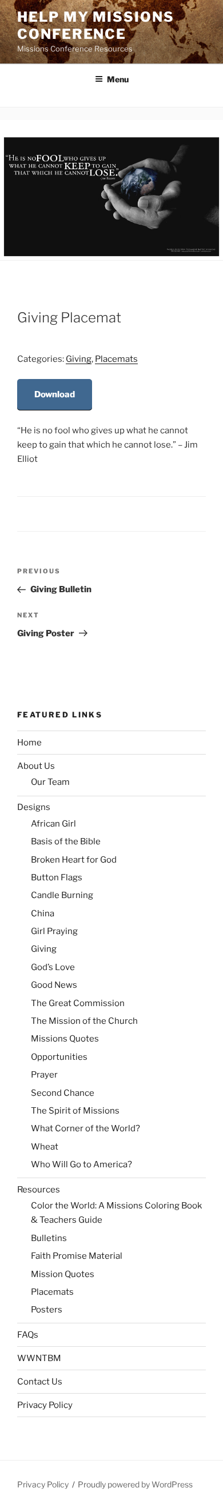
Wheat (44, 1147)
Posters (46, 1309)
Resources (38, 1189)
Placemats (116, 359)
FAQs (27, 1335)
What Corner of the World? (85, 1128)
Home (29, 742)
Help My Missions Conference (95, 25)
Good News (54, 985)
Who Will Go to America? (81, 1164)
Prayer (44, 1075)
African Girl (53, 824)
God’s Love (53, 967)
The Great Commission (78, 1003)
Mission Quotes (62, 1274)
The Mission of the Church (84, 1021)
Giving (78, 359)
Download (54, 394)
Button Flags (56, 877)
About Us (36, 766)
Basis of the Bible (66, 841)
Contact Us (39, 1382)
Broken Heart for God (74, 860)
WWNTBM (39, 1358)
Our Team (50, 782)
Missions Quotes (65, 1039)
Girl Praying (54, 931)
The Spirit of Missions (75, 1111)
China (42, 913)
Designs (33, 807)
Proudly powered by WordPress (135, 1484)
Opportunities (59, 1057)
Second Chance (62, 1093)
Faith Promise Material (76, 1256)
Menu (118, 79)
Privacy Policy (45, 1405)
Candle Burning (62, 895)
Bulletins (49, 1238)
